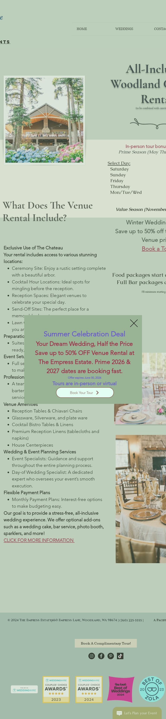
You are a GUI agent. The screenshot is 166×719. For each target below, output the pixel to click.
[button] (134, 323)
